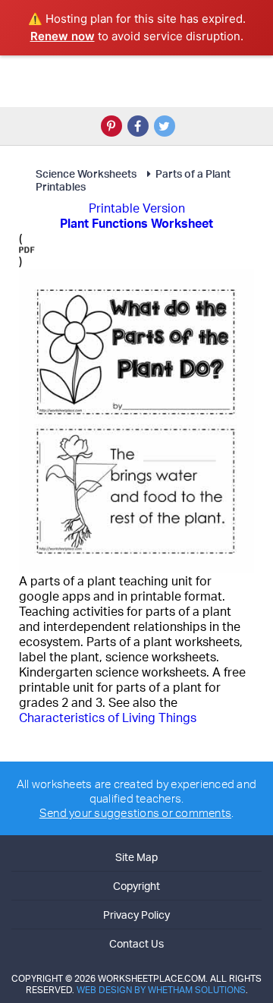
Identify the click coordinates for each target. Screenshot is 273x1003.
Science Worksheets (86, 173)
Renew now (62, 36)
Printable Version (137, 208)
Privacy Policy (136, 914)
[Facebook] (138, 126)
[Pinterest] (111, 126)
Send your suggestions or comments (135, 813)
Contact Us (136, 943)
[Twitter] (164, 126)
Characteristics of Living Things (107, 717)
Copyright (136, 885)
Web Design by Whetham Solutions (161, 989)
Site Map (136, 856)
